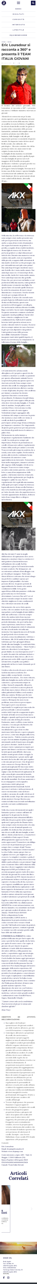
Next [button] (31, 1208)
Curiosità (19, 19)
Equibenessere (18, 35)
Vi (19, 63)
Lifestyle (18, 30)
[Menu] (18, 3)
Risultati (18, 14)
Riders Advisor (4, 3)
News (18, 9)
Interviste (18, 25)
